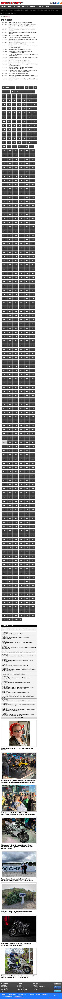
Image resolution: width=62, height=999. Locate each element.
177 (10, 201)
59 (19, 121)
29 (9, 104)
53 (24, 117)
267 (10, 264)
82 (29, 134)
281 (21, 273)
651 (10, 535)
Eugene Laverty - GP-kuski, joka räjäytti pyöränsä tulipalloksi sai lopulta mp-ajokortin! (23, 64)
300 (27, 286)
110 (4, 155)
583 (33, 484)
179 (21, 201)
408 (27, 362)
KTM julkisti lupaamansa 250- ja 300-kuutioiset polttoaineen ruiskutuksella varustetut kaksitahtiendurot (23, 71)
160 (16, 188)
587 (21, 488)
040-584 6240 (22, 991)
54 (29, 117)
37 (14, 108)
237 (10, 243)
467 (21, 404)
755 (21, 606)
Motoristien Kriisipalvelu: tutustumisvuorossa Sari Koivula (17, 749)
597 (10, 497)
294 (27, 281)
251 (21, 252)
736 (16, 594)
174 (27, 197)
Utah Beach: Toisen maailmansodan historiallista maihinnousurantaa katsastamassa (16, 912)
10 (17, 91)
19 (29, 96)
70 (4, 129)
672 (27, 547)
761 (21, 611)
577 (33, 480)
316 (16, 298)
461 (21, 400)
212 (4, 226)
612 (27, 505)
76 (34, 129)
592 (16, 492)
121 (33, 159)
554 (4, 467)
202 (16, 218)
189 (10, 210)
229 (33, 235)
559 (33, 467)
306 (27, 290)
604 (16, 501)
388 (16, 349)
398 (4, 357)
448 (16, 391)
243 (10, 248)
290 (4, 281)
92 (9, 142)
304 (16, 290)
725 (21, 585)
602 (4, 501)
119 (21, 159)
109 (33, 150)
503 (21, 429)
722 (4, 585)
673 (33, 547)
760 (16, 611)
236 (4, 243)
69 (34, 125)
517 (33, 438)
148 (16, 180)
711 (10, 577)
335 (21, 311)
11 (22, 91)
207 (10, 222)
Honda (27, 10)
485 (21, 416)
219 (10, 231)
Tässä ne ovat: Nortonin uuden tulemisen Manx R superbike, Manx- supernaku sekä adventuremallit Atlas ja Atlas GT (17, 846)
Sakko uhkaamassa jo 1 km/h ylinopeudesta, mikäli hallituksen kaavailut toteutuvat (21, 68)
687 (10, 560)
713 (21, 577)
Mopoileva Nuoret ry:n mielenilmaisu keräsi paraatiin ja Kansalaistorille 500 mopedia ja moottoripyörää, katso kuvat (18, 704)
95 (24, 142)
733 (33, 590)
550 (16, 463)
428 (4, 378)
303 (10, 290)
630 (27, 518)
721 (33, 581)
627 (10, 518)
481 (33, 412)
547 (33, 459)
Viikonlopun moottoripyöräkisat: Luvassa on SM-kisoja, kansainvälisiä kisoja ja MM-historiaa (22, 43)
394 (16, 353)
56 (4, 121)
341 (21, 315)
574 (16, 480)
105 (10, 150)
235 (33, 239)
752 (4, 606)
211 (33, 222)
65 (14, 125)
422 (4, 374)
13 (32, 91)
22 (9, 100)
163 (33, 188)
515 (21, 438)
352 (16, 324)
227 (21, 235)
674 (4, 552)
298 (16, 286)
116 (4, 159)
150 (27, 180)
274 (16, 269)
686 (4, 560)
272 (4, 269)
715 (33, 577)
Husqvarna (33, 10)
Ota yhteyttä (19, 986)
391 (33, 349)
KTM (49, 10)
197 (21, 214)
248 (4, 252)
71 (9, 129)
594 (27, 492)
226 (16, 235)
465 (10, 404)
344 (4, 319)
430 (16, 378)
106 (16, 150)
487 (33, 416)
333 (10, 311)
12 (27, 91)
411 (10, 366)
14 (4, 96)
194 (4, 214)
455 (21, 395)
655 (33, 535)
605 (21, 501)
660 (27, 539)
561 (10, 471)
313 (33, 294)
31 (19, 104)
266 (4, 264)
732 (27, 590)
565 (33, 471)
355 (33, 324)
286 (16, 277)
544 (16, 459)
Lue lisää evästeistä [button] (18, 996)
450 (27, 391)
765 (10, 615)
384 (27, 345)
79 (14, 134)
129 (10, 167)
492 (27, 421)
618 (27, 509)
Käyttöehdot (4, 991)
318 (27, 298)
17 (19, 96)
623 (21, 514)
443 (21, 387)
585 (10, 488)
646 (16, 530)
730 (16, 590)
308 (4, 294)
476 (4, 412)
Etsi (57, 983)
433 (33, 378)
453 (10, 395)
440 (4, 387)
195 (10, 214)
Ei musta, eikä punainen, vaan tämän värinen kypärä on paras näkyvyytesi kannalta (18, 696)
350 (4, 324)
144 (27, 176)
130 (16, 167)
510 (27, 433)
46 (24, 112)
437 (21, 383)
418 (16, 370)
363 (10, 332)
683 (21, 556)
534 (27, 450)
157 (33, 184)
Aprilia (2, 10)
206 (4, 222)
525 (10, 446)
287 (21, 277)
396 (27, 353)
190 (16, 210)
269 (21, 264)
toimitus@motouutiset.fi (22, 989)
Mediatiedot (35, 989)
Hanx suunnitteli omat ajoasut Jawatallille (19, 35)
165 (10, 193)
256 (16, 256)
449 (21, 391)
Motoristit (33, 6)
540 (27, 454)
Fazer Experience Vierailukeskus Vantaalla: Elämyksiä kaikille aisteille (23, 79)
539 (21, 454)
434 (4, 383)
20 (34, 96)
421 (33, 370)
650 (4, 535)
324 (27, 302)
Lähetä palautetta (20, 988)
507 (10, 433)
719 (21, 581)
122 (4, 163)
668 (4, 547)
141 (10, 176)
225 (10, 235)
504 (27, 429)
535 (33, 450)
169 (33, 193)
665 (21, 543)
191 (21, 210)
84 (4, 138)
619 (33, 509)
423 (10, 374)
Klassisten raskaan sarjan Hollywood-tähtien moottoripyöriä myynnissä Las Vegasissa (23, 46)
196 (16, 214)
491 (21, 421)
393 (10, 353)
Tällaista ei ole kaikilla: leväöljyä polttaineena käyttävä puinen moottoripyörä (23, 58)
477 (10, 412)
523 (33, 442)
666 (27, 543)
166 (16, 193)
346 (16, 319)
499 (33, 425)
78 (9, 134)
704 (4, 573)
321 (10, 302)
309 (10, 294)
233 (21, 239)
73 (19, 129)
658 (16, 539)
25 (24, 100)
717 (10, 581)
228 (27, 235)
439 (33, 383)
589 (33, 488)
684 (27, 556)
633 (10, 522)
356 (4, 328)
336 (27, 311)
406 (16, 362)
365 (21, 332)
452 (4, 395)
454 (16, 395)
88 (24, 138)
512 (4, 438)
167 (21, 193)
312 (27, 294)
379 (33, 340)
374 (4, 340)
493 (33, 421)
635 (21, 522)
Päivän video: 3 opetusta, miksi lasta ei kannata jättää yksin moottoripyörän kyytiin (23, 40)
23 (14, 100)
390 (27, 349)
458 (4, 400)
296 (4, 286)
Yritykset (41, 6)
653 (21, 535)
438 (27, 383)
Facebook (57, 987)
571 (33, 476)
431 (21, 378)
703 (33, 568)
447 (10, 391)
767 (21, 615)
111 (10, 155)
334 (16, 311)
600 (27, 497)
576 (27, 480)
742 (16, 598)
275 (21, 269)
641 (21, 526)
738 (27, 594)
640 (16, 526)
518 (4, 442)
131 (21, 167)
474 (27, 408)
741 (10, 598)
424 (16, 374)
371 (21, 336)
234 (27, 239)
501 (10, 429)
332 (4, 311)
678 (27, 552)
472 (16, 408)
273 (10, 269)
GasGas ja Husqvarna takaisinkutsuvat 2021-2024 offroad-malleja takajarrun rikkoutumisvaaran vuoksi (19, 669)
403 (33, 357)
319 (33, 298)
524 (4, 446)
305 (21, 290)
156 (27, 184)
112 (16, 155)
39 (24, 108)
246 (27, 248)
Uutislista (7, 16)
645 (10, 530)
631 (33, 518)
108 (27, 150)
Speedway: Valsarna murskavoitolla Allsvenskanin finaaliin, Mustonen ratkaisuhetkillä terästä (17, 660)
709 (33, 573)
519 (10, 442)
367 (33, 332)
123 (10, 163)
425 (21, 374)
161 (21, 188)
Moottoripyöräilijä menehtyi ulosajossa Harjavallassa (13, 674)
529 (33, 446)
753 (10, 606)
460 (16, 400)
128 (4, 167)
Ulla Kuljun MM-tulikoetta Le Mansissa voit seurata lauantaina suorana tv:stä (23, 76)
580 (16, 484)
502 (16, 429)
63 (4, 125)
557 (21, 467)
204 (27, 218)
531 (10, 450)
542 (4, 459)
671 (21, 547)
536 (4, 454)
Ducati (11, 10)
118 (16, 159)
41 (34, 108)
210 (27, 222)
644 (4, 530)
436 (16, 383)
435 (10, 383)
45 (19, 112)
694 (16, 564)
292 (16, 281)
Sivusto (48, 6)
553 (33, 463)
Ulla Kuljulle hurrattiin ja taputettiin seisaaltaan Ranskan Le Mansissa (23, 33)
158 (4, 188)
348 (27, 319)
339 (10, 315)
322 (16, 302)
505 (33, 429)
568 (16, 476)
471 (10, 408)
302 (4, 290)
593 (21, 492)
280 (16, 273)
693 (10, 564)
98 (4, 146)
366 (27, 332)
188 (4, 210)
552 (27, 463)
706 (16, 573)
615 (10, 509)
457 (33, 395)
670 (16, 547)
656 (4, 539)
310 (16, 294)
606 (27, 501)
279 (10, 273)
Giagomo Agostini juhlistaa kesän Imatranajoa (20, 49)
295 (33, 281)
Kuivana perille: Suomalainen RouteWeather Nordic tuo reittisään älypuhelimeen (16, 682)
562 (16, 471)
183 (10, 205)
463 (33, 400)
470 (4, 408)
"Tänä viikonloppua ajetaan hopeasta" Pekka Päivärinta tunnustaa (22, 29)
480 (27, 412)
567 (10, 476)
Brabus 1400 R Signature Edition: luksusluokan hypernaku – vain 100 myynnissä (16, 944)
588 (27, 488)
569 (21, 476)
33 (29, 104)
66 (19, 125)
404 (4, 362)
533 (21, 450)
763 (33, 611)
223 (33, 231)
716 (4, 581)
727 (33, 585)
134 (4, 172)
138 (27, 172)
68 (29, 125)
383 (21, 345)
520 (16, 442)
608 (4, 505)
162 (27, 188)
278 (4, 273)
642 (27, 526)
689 (21, 560)
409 (33, 362)
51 (14, 117)
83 (34, 134)
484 (16, 416)
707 (21, 573)
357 (10, 328)
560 (4, 471)
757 (33, 606)
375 (10, 340)
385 (33, 345)
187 (33, 205)
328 (16, 307)
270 (27, 264)
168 (27, 193)
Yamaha (13, 13)
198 (27, 214)
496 (16, 425)
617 (21, 509)
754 (16, 606)
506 (4, 433)
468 (27, 404)
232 (16, 239)
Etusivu (3, 16)
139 (33, 172)
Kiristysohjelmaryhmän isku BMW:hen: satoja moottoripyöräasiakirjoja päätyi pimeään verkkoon (19, 647)
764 (4, 615)
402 (27, 357)
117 (10, 159)
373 (33, 336)
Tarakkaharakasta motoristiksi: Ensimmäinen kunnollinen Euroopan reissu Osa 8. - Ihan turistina (17, 879)
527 (21, 446)
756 (27, 606)
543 (10, 459)
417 (10, 370)
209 (21, 222)
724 (16, 585)
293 (21, 281)
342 (27, 315)
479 (21, 412)
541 (33, 454)
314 (4, 298)
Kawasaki (44, 10)
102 (26, 146)
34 (34, 104)
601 (33, 497)
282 (27, 273)
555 (10, 467)
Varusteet (17, 6)
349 (33, 319)
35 (4, 108)
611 (21, 505)
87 (19, 138)
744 (27, 598)
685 (33, 556)
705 (10, 573)
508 (16, 433)
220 (16, 231)
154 (16, 184)
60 (24, 121)
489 (10, 421)
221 (21, 231)
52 (19, 117)
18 (24, 96)
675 (10, 552)
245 (21, 248)
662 (4, 543)
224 (4, 235)
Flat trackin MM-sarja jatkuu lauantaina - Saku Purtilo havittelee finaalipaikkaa (19, 652)
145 (33, 176)
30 (14, 104)
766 (16, 615)
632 (4, 522)
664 (16, 543)
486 (27, 416)
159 (10, 188)
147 (10, 180)
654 (27, 535)
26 (29, 100)
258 (27, 256)
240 (27, 243)
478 (16, 412)
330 (27, 307)
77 (4, 134)
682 (16, 556)
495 (10, 425)
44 (14, 112)
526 (16, 446)
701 (21, 568)
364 (16, 332)
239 (21, 243)
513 (10, 438)
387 (10, 349)
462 (27, 400)
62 (34, 121)
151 (33, 180)
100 (14, 146)
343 (33, 315)
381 (10, 345)
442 (16, 387)
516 (27, 438)
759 (10, 611)
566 (4, 476)
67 (24, 125)
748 (16, 602)
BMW (7, 10)
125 (21, 163)
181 (33, 201)
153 (10, 184)
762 (27, 611)
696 (27, 564)
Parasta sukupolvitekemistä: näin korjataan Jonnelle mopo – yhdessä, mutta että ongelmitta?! (18, 976)
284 (4, 277)
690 (27, 560)
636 (27, 522)
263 (21, 260)
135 (10, 172)
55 (34, 117)
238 (16, 243)
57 (9, 121)
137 (21, 172)
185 (21, 205)
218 (4, 231)
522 (27, 442)
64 (9, 125)
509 (21, 433)
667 (33, 543)
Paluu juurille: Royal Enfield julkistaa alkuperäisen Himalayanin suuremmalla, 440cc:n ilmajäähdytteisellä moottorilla (18, 709)
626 (4, 518)
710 (4, 577)
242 (4, 248)
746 (4, 602)
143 (21, 176)
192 (27, 210)
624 (27, 514)
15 (9, 96)
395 (21, 353)
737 (21, 594)
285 (10, 277)
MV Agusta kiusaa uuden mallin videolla (18, 73)
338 (4, 315)
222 (27, 231)
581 (21, 484)
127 (33, 163)
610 (16, 505)
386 (4, 349)
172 (16, 197)
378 (27, 340)
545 (21, 459)
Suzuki (2, 13)
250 (16, 252)
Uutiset (10, 6)
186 (27, 205)
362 (4, 332)
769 (33, 615)
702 (27, 568)
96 (29, 142)
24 (19, 100)
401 (21, 357)
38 (19, 108)
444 (27, 387)
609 (10, 505)
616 (16, 509)
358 (16, 328)
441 (10, 387)
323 (21, 302)
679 (33, 552)
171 (10, 197)
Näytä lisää (18, 717)
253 (33, 252)
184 (16, 205)
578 (4, 484)
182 (4, 205)
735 (10, 594)
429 (10, 378)
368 (4, 336)
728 (4, 590)
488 (4, 421)
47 (29, 112)
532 (16, 450)
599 (21, 497)
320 (4, 302)
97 (34, 142)
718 (16, 581)
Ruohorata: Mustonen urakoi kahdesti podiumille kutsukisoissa (15, 700)
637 (33, 522)
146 (4, 180)
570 (27, 476)
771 (10, 619)
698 (4, 568)
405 (10, 362)
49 (4, 117)
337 (33, 311)
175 (33, 197)
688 (16, 560)
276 (27, 269)
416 (4, 370)
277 (33, 269)
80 (19, 134)
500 (4, 429)
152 (4, 184)
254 (4, 256)
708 (27, 573)
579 (10, 484)
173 (21, 197)
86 (14, 138)
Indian (38, 10)
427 (33, 374)
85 (9, 138)
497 (21, 425)
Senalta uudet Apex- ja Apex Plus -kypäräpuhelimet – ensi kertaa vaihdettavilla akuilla (16, 678)
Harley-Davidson (19, 10)
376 (16, 340)
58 (14, 121)
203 (21, 218)
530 (4, 450)
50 (9, 117)
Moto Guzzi (54, 10)
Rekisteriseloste (4, 989)
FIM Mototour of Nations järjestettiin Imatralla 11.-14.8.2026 (15, 665)
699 (10, 568)
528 (27, 446)
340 (16, 315)
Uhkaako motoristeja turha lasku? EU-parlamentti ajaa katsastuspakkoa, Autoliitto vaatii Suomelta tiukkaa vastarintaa (18, 714)
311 (21, 294)
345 (10, 319)
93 (14, 142)
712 (16, 577)
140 (4, 176)
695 (21, 564)
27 (34, 100)
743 (21, 598)
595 (33, 492)
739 (33, 594)
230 (4, 239)
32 (24, 104)
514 (16, 438)
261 (10, 260)
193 (33, 210)
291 (10, 281)
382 (16, 345)
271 (33, 264)
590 (4, 492)
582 (27, 484)
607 (33, 501)
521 (21, 442)
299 (21, 286)
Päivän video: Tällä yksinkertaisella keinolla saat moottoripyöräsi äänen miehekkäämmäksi (20, 61)
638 (4, 526)
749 (21, 602)
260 (4, 260)
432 (27, 378)
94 (19, 142)
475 (33, 408)
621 (10, 514)
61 (29, 121)
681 (10, 556)
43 (9, 112)
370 (16, 336)
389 (21, 349)
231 (10, 239)
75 (29, 129)
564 (27, 471)
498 (27, 425)
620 (4, 514)
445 (33, 387)
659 (21, 539)
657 (10, 539)
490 (16, 421)
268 (16, 264)
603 (10, 501)
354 (27, 324)
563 (21, 471)
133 (33, 167)
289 (33, 277)
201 (10, 218)
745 (33, 598)
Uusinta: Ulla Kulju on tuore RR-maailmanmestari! (20, 22)
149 (21, 180)
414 (27, 366)
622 (16, 514)
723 (10, 585)
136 (16, 172)
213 (10, 226)
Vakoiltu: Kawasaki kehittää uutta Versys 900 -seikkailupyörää (15, 692)
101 (20, 146)
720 (27, 581)
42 (4, 112)
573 (10, 480)
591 (10, 492)
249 (10, 252)
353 (21, 324)
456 (27, 395)
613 (33, 505)
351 (10, 324)
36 (9, 108)
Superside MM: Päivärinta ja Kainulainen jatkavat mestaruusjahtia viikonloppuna (20, 52)
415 (33, 366)
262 (16, 260)
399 (10, 357)
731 (21, 590)
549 (10, 463)
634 (16, 522)
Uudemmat (6, 87)
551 (21, 463)
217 (33, 226)
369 (10, 336)
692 (4, 564)
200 (4, 218)
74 (24, 129)
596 (4, 497)
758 (4, 611)
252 (27, 252)
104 (4, 150)
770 (4, 619)
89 (29, 138)
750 (27, 602)
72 (14, 129)
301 (33, 286)
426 (27, 374)
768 (27, 615)
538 (16, 454)
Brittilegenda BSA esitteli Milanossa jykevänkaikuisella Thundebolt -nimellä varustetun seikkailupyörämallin (18, 781)
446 (4, 391)
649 (33, 530)
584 (4, 488)
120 (27, 159)
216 (27, 226)
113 (21, 155)
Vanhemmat (18, 619)
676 (16, 552)
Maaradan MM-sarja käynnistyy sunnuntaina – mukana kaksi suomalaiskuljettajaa (15, 637)
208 (16, 222)
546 (27, 459)
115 (33, 155)
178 (16, 201)
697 (33, 564)
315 (10, 298)
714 (27, 577)
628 (16, 518)
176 (4, 201)
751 (33, 602)
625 (33, 514)
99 (9, 146)
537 (10, 454)
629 (21, 518)
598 (16, 497)
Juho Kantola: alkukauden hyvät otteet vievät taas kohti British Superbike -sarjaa (18, 629)
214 (16, 226)
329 (21, 307)
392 (4, 353)
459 (10, 400)
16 (14, 96)
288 (27, 277)
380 (4, 345)
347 (21, 319)
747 (10, 602)
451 (33, 391)
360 (27, 328)
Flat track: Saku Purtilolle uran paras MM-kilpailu (12, 633)
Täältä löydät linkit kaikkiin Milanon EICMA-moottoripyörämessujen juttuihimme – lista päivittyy (18, 813)
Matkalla (25, 6)
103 (31, 146)
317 (21, 298)
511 (33, 433)
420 (27, 370)
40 (29, 108)
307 (33, 290)
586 (16, 488)
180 (27, 201)
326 (4, 307)
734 (4, 594)
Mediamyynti (37, 983)
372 (27, 336)
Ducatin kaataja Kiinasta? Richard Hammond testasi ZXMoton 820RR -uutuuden (17, 642)
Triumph (7, 13)
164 (4, 193)
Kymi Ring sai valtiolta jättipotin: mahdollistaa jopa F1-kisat (23, 37)
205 (33, 218)
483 (10, 416)
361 (33, 328)
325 (33, 302)
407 (21, 362)
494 (4, 425)
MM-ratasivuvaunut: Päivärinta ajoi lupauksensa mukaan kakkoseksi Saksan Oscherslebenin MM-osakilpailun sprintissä (22, 26)
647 (21, 530)
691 (33, 560)
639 (10, 526)
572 (4, 480)
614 (4, 509)
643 (33, 526)
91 (4, 142)
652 (16, 535)
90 (34, 138)
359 (21, 328)
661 (33, 539)
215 (21, 226)
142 (16, 176)
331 (33, 307)
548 (4, 463)
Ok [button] (54, 995)
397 (33, 353)
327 (10, 307)
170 (4, 197)
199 (33, 214)
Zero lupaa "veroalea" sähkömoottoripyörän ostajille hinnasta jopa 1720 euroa (23, 55)
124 (16, 163)
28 (4, 104)
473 (21, 408)
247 (33, 248)
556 (16, 467)
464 (4, 404)
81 (24, 134)
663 (10, 543)
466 (16, 404)
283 (33, 273)
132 (27, 167)
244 (16, 248)
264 (27, 260)
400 (16, 357)
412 (16, 366)
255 (10, 256)
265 (33, 260)
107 (21, 150)
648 (27, 530)
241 (33, 243)
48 (34, 112)
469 (33, 404)
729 (10, 590)
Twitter (57, 991)
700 (16, 568)
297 (10, 286)
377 (21, 340)
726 (27, 585)
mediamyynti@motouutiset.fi (39, 986)
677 (21, 552)
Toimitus (19, 983)
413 (21, 366)
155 (21, 184)
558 (27, 467)
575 (21, 480)
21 (4, 100)
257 (21, 256)
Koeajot (3, 6)
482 (4, 416)
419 (21, 370)
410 (4, 366)
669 (10, 547)
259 (33, 256)
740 (4, 598)
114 (27, 155)
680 (4, 556)
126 (27, 163)
